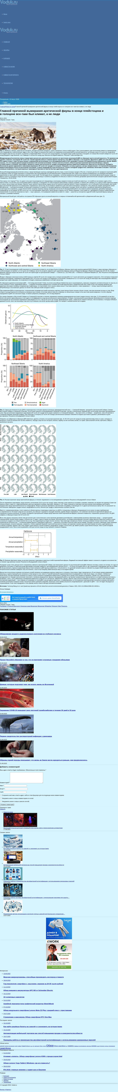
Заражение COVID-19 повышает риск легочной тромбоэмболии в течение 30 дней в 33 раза (37, 710)
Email (2, 789)
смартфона (5, 1048)
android (2, 1046)
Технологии (7, 1082)
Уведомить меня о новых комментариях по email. (18, 798)
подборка (106, 1046)
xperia (44, 1046)
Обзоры (5, 1080)
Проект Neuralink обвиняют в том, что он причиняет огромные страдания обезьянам (35, 660)
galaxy (20, 1046)
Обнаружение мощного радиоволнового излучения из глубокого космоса (30, 634)
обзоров (102, 1046)
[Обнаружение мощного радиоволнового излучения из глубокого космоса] (17, 630)
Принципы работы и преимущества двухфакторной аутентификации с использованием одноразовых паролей (38, 881)
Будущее (6, 1076)
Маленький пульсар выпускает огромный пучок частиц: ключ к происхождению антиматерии (33, 828)
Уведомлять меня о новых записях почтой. (15, 801)
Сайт (1, 792)
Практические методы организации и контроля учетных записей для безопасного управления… (34, 914)
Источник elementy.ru (6, 592)
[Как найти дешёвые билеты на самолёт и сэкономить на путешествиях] (12, 847)
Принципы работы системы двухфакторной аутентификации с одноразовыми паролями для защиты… (36, 897)
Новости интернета (11, 75)
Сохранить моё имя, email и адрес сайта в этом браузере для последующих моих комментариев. (33, 795)
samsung (37, 1046)
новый (98, 1046)
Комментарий (5, 782)
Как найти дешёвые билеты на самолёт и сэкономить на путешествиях (26, 848)
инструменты (82, 1046)
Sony (41, 1046)
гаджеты (71, 1046)
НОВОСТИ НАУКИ (9, 66)
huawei (24, 1046)
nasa (31, 1046)
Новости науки (10, 106)
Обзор (50, 1045)
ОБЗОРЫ (6, 50)
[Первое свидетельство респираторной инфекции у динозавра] (17, 733)
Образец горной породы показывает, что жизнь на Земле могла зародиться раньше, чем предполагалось (43, 760)
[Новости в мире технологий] (9, 4)
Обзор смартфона (59, 1046)
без (66, 1046)
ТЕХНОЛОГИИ (8, 83)
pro (33, 1046)
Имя (2, 785)
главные (76, 1046)
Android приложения (9, 1046)
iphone (28, 1046)
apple (16, 1046)
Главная (2, 106)
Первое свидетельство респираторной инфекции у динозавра (26, 736)
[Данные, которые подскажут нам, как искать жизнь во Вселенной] (17, 681)
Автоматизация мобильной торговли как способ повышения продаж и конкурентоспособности (33, 865)
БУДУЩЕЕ (6, 58)
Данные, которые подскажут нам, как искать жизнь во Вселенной (27, 684)
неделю (93, 1046)
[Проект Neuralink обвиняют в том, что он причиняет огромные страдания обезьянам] (14, 656)
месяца (89, 1046)
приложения (112, 1046)
